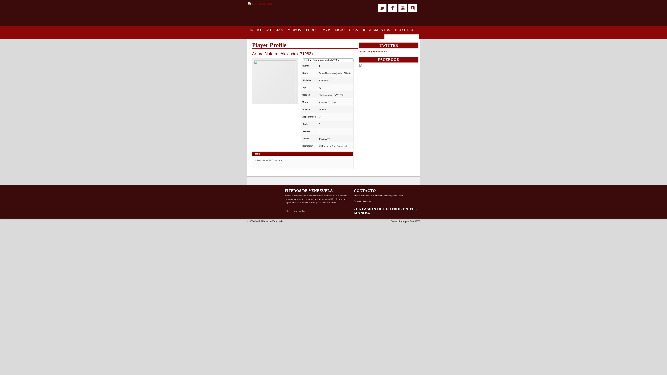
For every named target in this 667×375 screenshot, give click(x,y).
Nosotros (404, 30)
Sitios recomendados (295, 211)
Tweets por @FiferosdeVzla (373, 51)
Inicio (255, 30)
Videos (294, 30)
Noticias (274, 30)
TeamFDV (415, 221)
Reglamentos (376, 30)
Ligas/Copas (346, 30)
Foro (311, 30)
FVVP (325, 30)
